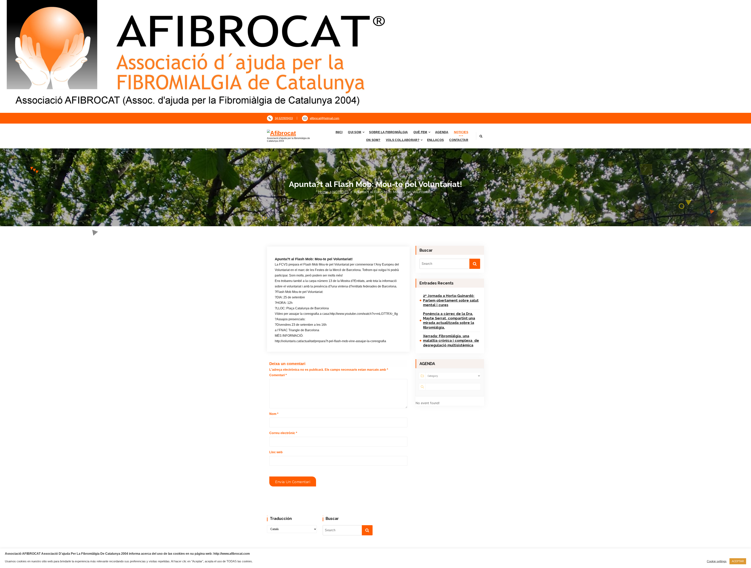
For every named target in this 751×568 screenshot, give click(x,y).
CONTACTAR (458, 140)
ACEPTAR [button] (738, 561)
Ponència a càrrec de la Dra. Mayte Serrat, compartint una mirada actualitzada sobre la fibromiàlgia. (449, 320)
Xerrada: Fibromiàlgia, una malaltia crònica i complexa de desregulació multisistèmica (451, 340)
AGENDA (441, 132)
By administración (323, 244)
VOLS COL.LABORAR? (402, 140)
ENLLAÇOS (435, 140)
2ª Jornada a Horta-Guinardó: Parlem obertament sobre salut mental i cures (451, 300)
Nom (273, 413)
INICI (339, 132)
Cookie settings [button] (717, 561)
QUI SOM (354, 132)
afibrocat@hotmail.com (324, 118)
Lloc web (276, 452)
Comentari (278, 375)
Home (323, 192)
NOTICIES (461, 132)
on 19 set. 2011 (296, 244)
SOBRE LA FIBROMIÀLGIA (388, 132)
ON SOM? (373, 140)
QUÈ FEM (420, 132)
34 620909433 (284, 118)
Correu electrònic (283, 433)
